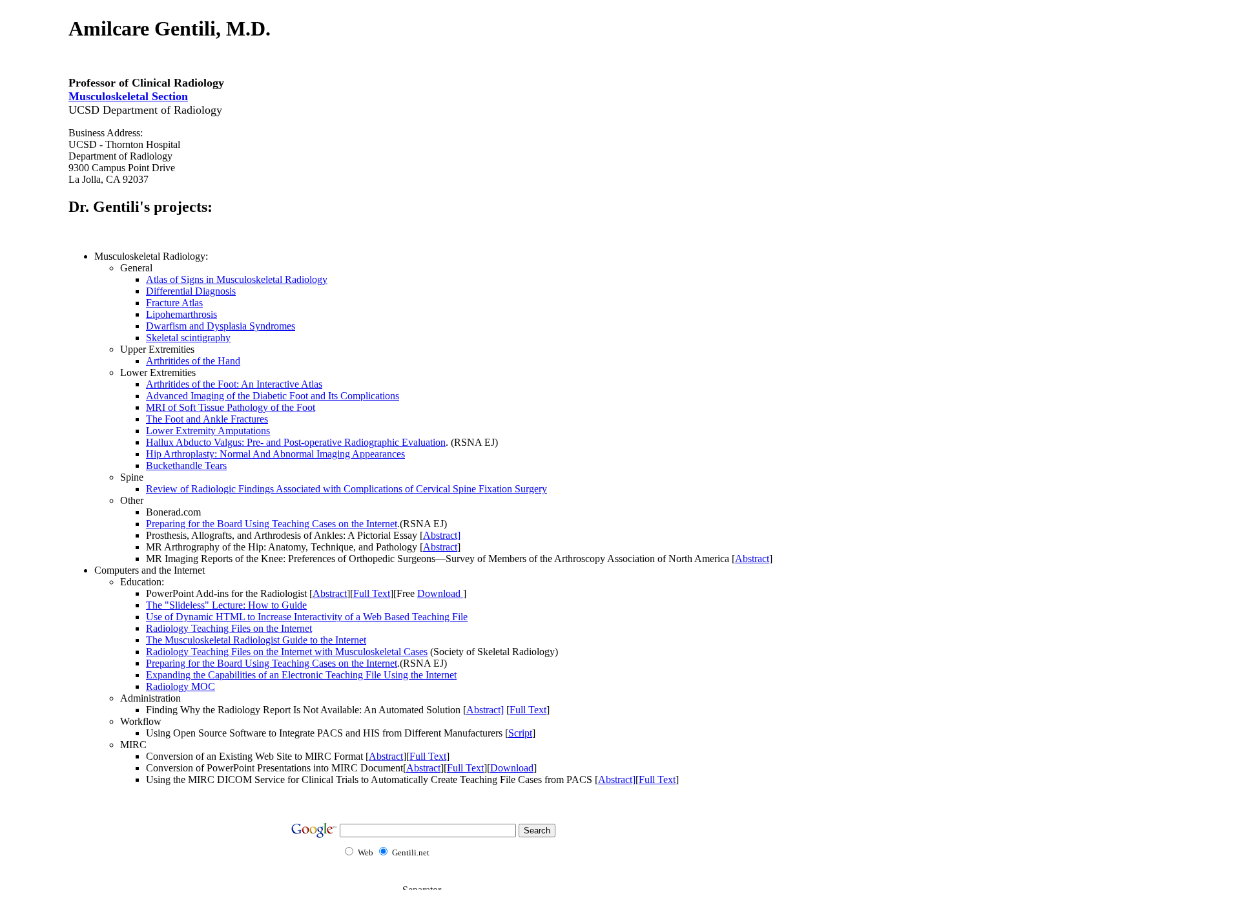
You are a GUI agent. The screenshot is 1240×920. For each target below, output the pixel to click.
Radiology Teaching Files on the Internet (229, 628)
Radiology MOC (180, 686)
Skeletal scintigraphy (188, 337)
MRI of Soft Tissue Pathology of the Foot (230, 407)
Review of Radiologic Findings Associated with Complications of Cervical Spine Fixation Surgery (346, 488)
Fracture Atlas (174, 302)
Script (520, 732)
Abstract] (441, 535)
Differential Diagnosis (191, 291)
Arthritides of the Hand (193, 360)
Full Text (371, 593)
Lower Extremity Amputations (208, 430)
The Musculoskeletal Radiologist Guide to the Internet (256, 639)
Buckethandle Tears (186, 465)
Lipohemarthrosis (181, 314)
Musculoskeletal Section (128, 96)
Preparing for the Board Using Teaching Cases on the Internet (271, 523)
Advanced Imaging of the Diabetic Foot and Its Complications (272, 395)
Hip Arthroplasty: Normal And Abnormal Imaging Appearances (275, 453)
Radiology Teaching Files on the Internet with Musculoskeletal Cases (287, 651)
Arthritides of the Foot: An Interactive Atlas (234, 384)
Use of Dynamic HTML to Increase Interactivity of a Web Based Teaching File (307, 616)
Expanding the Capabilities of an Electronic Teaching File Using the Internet (301, 674)
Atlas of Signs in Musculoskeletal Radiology (236, 279)
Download (440, 593)
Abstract (440, 546)
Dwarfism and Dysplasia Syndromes (220, 325)
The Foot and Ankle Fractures (207, 418)
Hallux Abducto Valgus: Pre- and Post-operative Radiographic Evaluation (296, 442)
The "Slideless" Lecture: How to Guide (226, 605)
